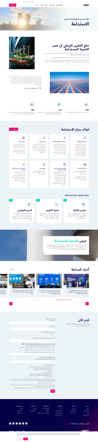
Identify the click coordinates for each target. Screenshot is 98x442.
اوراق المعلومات (59, 413)
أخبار (61, 408)
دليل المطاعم (19, 410)
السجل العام (19, 413)
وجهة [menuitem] (46, 5)
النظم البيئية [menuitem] (51, 5)
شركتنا (87, 408)
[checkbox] (32, 334)
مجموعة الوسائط (59, 410)
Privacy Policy (19, 434)
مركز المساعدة (73, 413)
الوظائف (47, 410)
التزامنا (34, 408)
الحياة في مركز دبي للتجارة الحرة (43, 413)
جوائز (88, 413)
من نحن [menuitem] (37, 5)
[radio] (31, 334)
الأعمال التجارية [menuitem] (59, 5)
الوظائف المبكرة (46, 408)
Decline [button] (20, 438)
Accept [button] (25, 438)
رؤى (27, 1)
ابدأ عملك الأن (12, 5)
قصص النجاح (86, 415)
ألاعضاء (21, 408)
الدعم (24, 1)
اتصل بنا (74, 408)
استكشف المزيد (28, 431)
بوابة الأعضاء (32, 1)
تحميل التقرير (33, 410)
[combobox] (12, 1)
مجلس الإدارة (86, 410)
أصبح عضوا (15, 129)
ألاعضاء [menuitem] (42, 5)
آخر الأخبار (13, 269)
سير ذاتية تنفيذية (58, 415)
